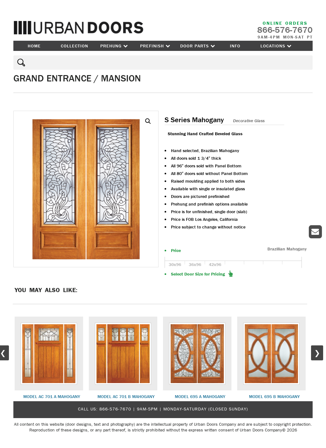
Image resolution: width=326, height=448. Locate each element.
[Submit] (20, 62)
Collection (74, 46)
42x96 (215, 264)
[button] (148, 121)
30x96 (175, 264)
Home (34, 46)
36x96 (195, 264)
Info (235, 46)
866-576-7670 (115, 409)
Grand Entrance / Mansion (77, 78)
